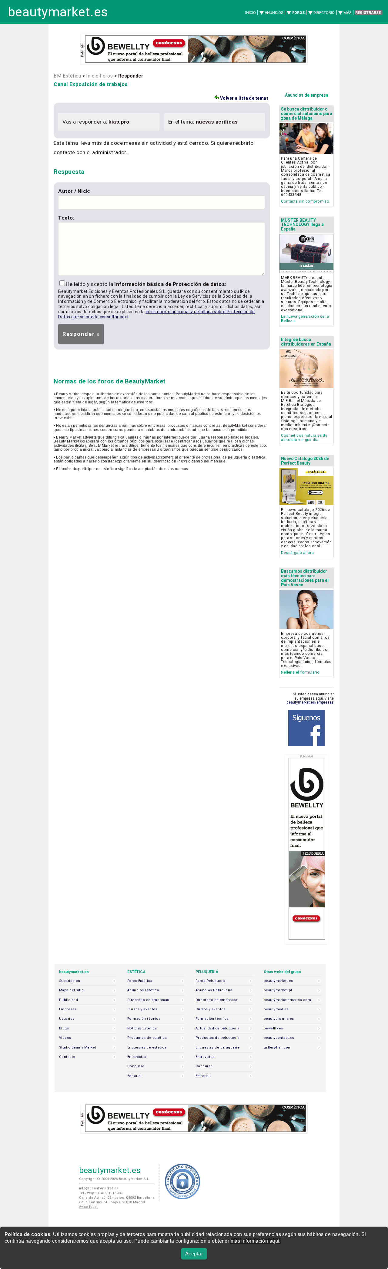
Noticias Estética (142, 1028)
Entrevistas (136, 1057)
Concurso (135, 1066)
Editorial (134, 1076)
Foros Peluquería (211, 981)
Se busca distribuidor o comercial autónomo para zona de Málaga (306, 114)
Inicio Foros (99, 76)
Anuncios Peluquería (214, 990)
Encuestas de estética (146, 1047)
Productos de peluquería (217, 1038)
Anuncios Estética (143, 990)
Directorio (324, 13)
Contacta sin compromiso (305, 201)
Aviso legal (88, 1207)
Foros (298, 13)
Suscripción (69, 981)
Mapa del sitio (71, 990)
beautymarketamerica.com (287, 1000)
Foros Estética (139, 981)
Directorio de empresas (148, 1000)
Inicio (250, 13)
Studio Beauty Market (77, 1047)
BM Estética (67, 76)
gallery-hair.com (278, 1047)
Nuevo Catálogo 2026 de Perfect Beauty (305, 461)
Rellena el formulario (300, 672)
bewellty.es (273, 1028)
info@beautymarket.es (99, 1188)
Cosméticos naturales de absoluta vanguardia (304, 437)
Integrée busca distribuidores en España (306, 341)
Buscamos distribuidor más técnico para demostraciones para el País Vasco (305, 578)
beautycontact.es (279, 1038)
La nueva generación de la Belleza (305, 318)
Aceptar (194, 1253)
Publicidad (68, 1000)
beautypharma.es (279, 1019)
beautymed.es (276, 1009)
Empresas (67, 1009)
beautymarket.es (58, 12)
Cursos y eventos (142, 1009)
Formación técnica (143, 1019)
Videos (65, 1038)
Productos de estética (147, 1038)
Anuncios (274, 13)
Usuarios (66, 1019)
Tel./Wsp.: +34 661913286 (100, 1193)
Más (347, 13)
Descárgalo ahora (297, 552)
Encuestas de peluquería (217, 1047)
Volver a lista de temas (244, 98)
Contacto (67, 1057)
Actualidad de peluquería (217, 1028)
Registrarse (368, 13)
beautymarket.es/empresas (310, 702)
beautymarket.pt (278, 990)
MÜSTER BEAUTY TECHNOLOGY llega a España (302, 225)
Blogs (64, 1028)
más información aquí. (256, 1241)
